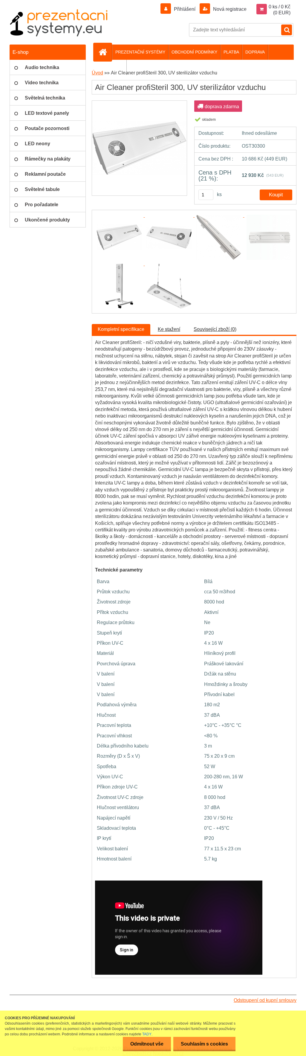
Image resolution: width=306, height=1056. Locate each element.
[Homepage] (105, 52)
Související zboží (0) (215, 329)
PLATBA (231, 52)
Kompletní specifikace (121, 329)
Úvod (97, 72)
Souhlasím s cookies (204, 1043)
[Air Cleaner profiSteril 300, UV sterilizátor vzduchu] (139, 102)
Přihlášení (185, 9)
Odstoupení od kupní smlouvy (265, 1000)
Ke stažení (169, 329)
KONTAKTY (112, 67)
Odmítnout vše (146, 1043)
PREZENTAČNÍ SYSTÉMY (140, 52)
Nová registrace (229, 9)
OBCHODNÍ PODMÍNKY (194, 52)
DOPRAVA (255, 52)
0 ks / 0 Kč (279, 6)
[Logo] (59, 22)
